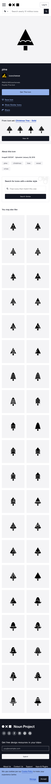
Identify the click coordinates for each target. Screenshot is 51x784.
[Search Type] (6, 11)
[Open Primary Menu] (4, 5)
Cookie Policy (27, 771)
